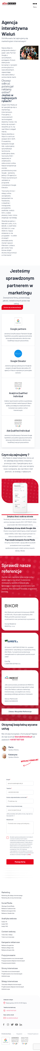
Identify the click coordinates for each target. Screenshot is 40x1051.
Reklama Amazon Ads (8, 950)
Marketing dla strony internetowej (11, 898)
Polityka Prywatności (33, 1033)
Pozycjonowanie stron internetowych (12, 958)
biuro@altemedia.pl (12, 1018)
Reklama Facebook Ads (8, 908)
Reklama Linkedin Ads (8, 913)
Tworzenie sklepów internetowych (11, 984)
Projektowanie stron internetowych (12, 974)
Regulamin (19, 1033)
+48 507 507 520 (11, 1010)
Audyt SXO (5, 926)
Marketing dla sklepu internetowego (12, 895)
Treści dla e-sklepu (7, 934)
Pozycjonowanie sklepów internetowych (13, 961)
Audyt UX (4, 921)
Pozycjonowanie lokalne (8, 963)
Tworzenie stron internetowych (11, 971)
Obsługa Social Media (8, 906)
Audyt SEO (5, 924)
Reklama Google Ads (8, 945)
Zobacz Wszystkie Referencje (20, 711)
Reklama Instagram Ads (9, 911)
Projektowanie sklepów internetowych (13, 987)
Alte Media (8, 1033)
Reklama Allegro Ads (8, 947)
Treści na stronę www (8, 937)
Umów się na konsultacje (12, 307)
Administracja (6, 976)
